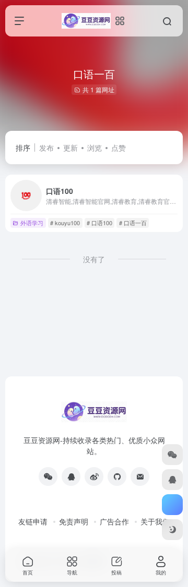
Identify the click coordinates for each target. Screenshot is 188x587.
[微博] (94, 476)
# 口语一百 (133, 222)
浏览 (94, 147)
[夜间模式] (172, 529)
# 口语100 (99, 222)
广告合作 (114, 521)
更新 (70, 147)
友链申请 (33, 521)
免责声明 (73, 521)
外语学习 (31, 222)
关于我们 (155, 521)
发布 (46, 147)
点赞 (118, 147)
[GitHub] (117, 476)
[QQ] (71, 476)
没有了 (94, 259)
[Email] (140, 476)
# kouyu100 (65, 222)
